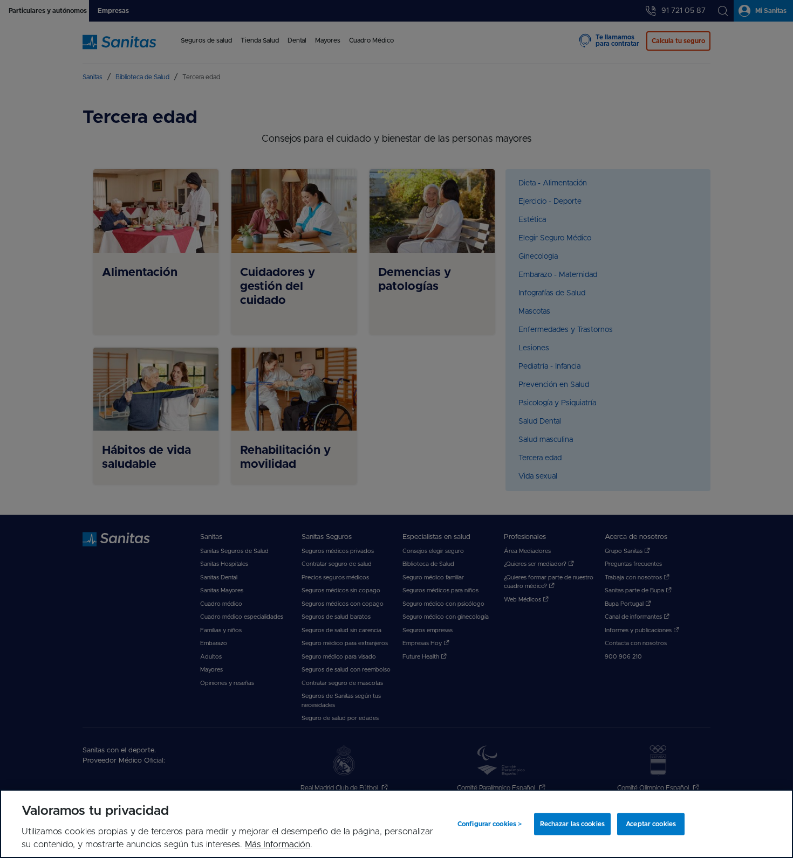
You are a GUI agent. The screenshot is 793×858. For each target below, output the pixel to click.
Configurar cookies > (489, 824)
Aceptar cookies (651, 824)
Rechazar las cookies (572, 824)
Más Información (277, 844)
